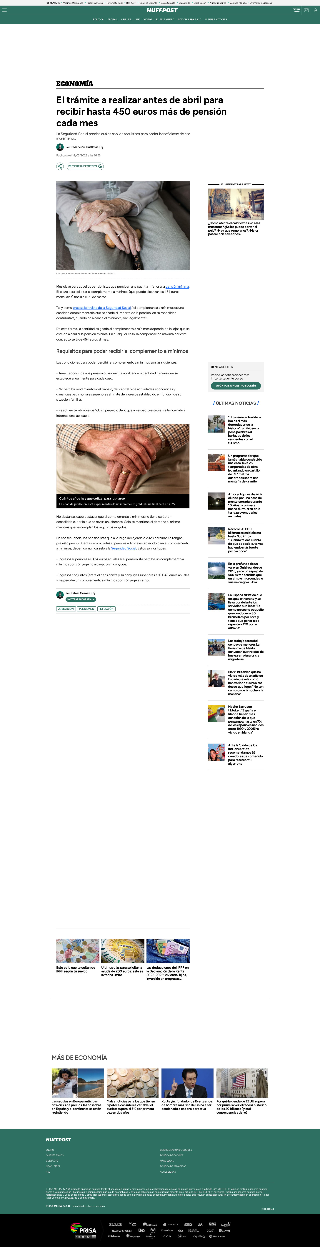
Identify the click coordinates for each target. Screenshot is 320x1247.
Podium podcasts (151, 1235)
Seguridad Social (123, 548)
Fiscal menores (95, 2)
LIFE (137, 19)
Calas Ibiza (184, 2)
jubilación (66, 609)
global (112, 19)
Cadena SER (188, 1224)
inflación (106, 609)
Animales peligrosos (261, 2)
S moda (183, 1235)
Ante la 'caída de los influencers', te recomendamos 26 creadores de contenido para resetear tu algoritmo (245, 754)
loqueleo (199, 1235)
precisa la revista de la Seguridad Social (102, 308)
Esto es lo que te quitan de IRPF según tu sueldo (75, 969)
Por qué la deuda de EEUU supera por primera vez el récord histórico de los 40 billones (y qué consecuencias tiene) (241, 1107)
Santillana (153, 1224)
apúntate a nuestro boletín (236, 385)
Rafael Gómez (80, 593)
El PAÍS (117, 1224)
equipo (50, 1150)
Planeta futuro (209, 1230)
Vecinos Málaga (238, 2)
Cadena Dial (182, 1230)
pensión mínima (177, 286)
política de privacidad (173, 1166)
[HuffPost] (58, 1139)
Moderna (133, 1235)
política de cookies (171, 1155)
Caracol (225, 1224)
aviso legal (167, 1161)
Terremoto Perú (114, 2)
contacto (52, 1161)
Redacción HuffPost (84, 147)
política (98, 19)
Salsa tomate (168, 2)
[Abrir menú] (4, 10)
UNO (143, 1230)
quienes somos (55, 1155)
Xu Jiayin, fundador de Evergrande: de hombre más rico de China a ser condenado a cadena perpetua (187, 1105)
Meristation (217, 1235)
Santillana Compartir (172, 1224)
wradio (154, 1230)
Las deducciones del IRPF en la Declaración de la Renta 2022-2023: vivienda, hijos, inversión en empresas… (167, 973)
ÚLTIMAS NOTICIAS (216, 19)
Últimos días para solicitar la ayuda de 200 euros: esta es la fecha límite (122, 971)
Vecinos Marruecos (73, 2)
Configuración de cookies (176, 1150)
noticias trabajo (189, 19)
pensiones (86, 609)
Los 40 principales (135, 1224)
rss (48, 1172)
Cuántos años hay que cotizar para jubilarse (92, 498)
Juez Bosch (200, 2)
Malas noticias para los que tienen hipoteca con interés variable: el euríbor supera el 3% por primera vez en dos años (131, 1107)
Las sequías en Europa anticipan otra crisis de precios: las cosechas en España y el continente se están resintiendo (76, 1107)
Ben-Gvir (131, 2)
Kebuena (222, 1230)
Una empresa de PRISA (84, 1227)
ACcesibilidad (168, 1172)
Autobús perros (218, 2)
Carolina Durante (148, 2)
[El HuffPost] (162, 10)
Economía (74, 84)
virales (126, 19)
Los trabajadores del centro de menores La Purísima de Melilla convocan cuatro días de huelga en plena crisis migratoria (246, 650)
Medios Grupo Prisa (84, 1236)
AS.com (200, 1224)
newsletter (53, 1166)
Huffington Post (122, 1230)
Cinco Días (168, 1230)
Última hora (296, 10)
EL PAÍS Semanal (196, 1230)
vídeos (148, 19)
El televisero (165, 19)
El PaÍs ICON (167, 1235)
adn (212, 1224)
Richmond (115, 1235)
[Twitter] (101, 147)
